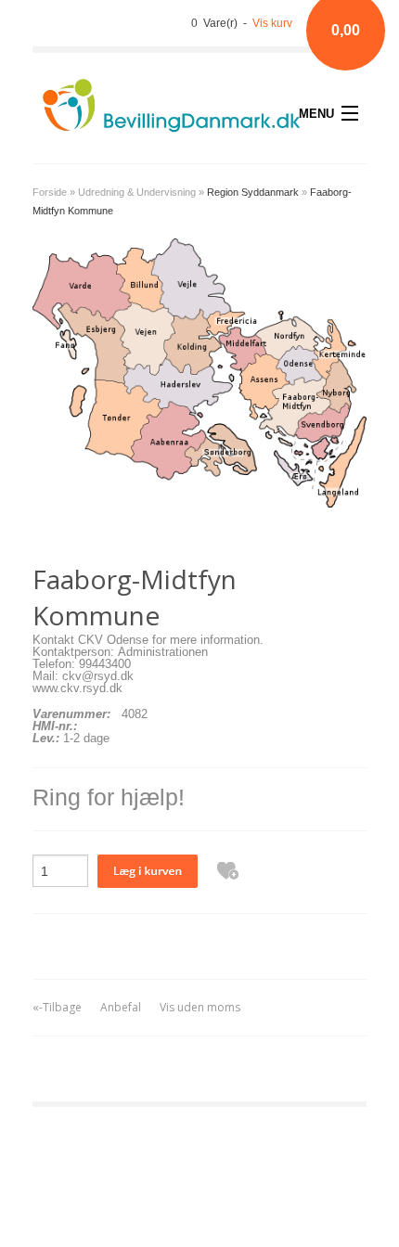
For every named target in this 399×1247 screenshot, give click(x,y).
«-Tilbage (57, 1007)
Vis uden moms (200, 1007)
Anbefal (120, 1007)
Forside (49, 192)
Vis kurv (272, 23)
